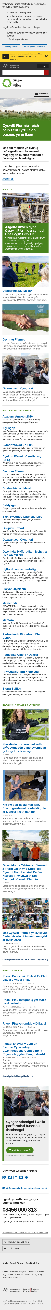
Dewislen (43, 94)
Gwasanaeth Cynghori (17, 388)
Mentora (8, 620)
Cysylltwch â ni (32, 1263)
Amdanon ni (8, 179)
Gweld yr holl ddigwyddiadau (16, 1076)
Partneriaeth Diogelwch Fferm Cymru (22, 636)
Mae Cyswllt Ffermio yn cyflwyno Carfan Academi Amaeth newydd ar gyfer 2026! (25, 936)
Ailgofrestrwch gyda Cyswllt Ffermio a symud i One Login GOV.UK (25, 230)
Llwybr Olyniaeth (14, 589)
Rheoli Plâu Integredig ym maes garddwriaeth (24, 1001)
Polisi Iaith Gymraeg (33, 1274)
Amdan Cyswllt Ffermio (13, 1263)
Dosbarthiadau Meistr (17, 290)
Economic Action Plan (11, 1278)
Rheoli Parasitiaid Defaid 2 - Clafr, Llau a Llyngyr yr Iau (25, 977)
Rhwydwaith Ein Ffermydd (20, 671)
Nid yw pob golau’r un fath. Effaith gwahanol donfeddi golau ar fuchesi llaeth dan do (25, 808)
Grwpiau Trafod (13, 528)
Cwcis (5, 1271)
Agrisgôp (8, 428)
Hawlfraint (19, 1274)
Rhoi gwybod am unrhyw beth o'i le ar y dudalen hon (25, 1233)
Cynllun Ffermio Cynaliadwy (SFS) (21, 458)
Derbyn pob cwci (11, 47)
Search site (46, 72)
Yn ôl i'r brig (13, 1248)
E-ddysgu (9, 505)
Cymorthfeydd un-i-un (17, 445)
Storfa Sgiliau (11, 688)
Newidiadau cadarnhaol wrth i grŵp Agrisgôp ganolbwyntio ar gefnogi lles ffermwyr (24, 747)
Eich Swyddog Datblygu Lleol (22, 516)
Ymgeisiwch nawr (18, 1150)
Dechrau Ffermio (13, 339)
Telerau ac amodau (36, 1271)
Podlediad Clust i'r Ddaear (20, 654)
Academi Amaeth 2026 (17, 416)
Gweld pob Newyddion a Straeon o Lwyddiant (24, 959)
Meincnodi (9, 603)
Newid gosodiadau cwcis (34, 47)
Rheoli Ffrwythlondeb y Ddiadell (24, 1023)
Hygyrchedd (7, 1274)
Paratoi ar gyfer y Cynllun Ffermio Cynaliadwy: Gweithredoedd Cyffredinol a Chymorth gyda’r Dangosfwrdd (23, 1049)
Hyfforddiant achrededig (19, 569)
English (43, 66)
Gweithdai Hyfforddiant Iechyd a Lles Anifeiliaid (24, 553)
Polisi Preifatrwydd (18, 1271)
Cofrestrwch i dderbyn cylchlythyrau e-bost (26, 1188)
